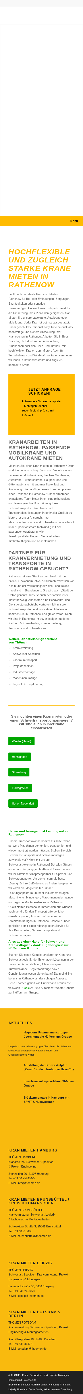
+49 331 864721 (23, 1343)
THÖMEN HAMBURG (22, 1157)
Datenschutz (29, 1380)
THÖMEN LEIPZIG (20, 1270)
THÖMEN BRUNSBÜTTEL (25, 1210)
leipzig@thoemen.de (30, 1295)
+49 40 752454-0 (24, 1178)
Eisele (26, 988)
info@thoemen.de (28, 1183)
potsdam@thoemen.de (31, 1348)
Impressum (14, 1380)
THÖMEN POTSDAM (22, 1322)
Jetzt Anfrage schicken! (44, 391)
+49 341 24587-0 (24, 1291)
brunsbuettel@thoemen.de (34, 1236)
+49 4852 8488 (22, 1231)
